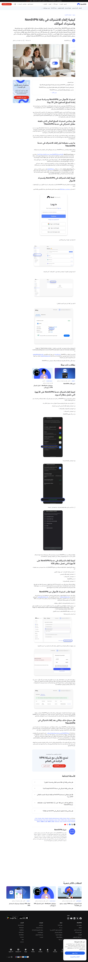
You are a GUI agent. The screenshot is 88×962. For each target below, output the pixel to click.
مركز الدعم (25, 4)
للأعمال (45, 4)
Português (73, 821)
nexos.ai (18, 942)
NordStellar (17, 934)
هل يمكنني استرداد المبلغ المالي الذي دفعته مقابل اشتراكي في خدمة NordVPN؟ (56, 87)
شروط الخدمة (36, 932)
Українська (57, 821)
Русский (68, 821)
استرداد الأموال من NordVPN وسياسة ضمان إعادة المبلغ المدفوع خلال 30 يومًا (57, 85)
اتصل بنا (41, 937)
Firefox (33, 951)
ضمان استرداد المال (78, 930)
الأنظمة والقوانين (61, 8)
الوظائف (76, 927)
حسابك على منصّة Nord (65, 189)
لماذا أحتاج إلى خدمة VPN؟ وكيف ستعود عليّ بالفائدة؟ (70, 905)
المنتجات (20, 4)
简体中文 (39, 821)
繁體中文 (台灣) (44, 821)
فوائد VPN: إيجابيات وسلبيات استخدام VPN (19, 905)
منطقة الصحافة (59, 937)
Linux (62, 951)
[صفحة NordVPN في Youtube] (65, 824)
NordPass (18, 930)
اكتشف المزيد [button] (46, 766)
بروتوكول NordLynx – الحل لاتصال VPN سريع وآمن (43, 386)
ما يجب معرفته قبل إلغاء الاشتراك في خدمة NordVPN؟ (62, 90)
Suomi (43, 818)
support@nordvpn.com (38, 354)
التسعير (65, 4)
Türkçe (61, 821)
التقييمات (80, 934)
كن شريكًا (60, 939)
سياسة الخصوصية (35, 927)
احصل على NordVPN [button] (6, 4)
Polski (44, 820)
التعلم (50, 4)
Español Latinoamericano (54, 818)
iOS (48, 951)
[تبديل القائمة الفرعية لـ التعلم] (48, 4)
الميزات (61, 4)
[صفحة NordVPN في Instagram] (67, 824)
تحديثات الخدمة (68, 14)
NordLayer (18, 927)
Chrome (40, 951)
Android (55, 951)
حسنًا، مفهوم (75, 953)
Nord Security (17, 925)
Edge (25, 951)
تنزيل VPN (56, 4)
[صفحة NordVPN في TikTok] (74, 824)
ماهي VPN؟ (60, 925)
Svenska (65, 821)
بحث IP (60, 927)
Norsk (47, 820)
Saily (19, 939)
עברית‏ (36, 818)
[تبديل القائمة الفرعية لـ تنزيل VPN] (52, 4)
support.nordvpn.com (45, 356)
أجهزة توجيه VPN (78, 932)
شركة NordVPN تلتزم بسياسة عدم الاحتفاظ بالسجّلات (58, 733)
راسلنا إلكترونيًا (58, 354)
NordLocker (17, 932)
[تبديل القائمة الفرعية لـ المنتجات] (17, 4)
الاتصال (80, 8)
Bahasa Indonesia (71, 820)
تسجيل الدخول (30, 4)
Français (39, 818)
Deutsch (64, 818)
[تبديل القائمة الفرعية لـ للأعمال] (43, 4)
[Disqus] (53, 861)
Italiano (65, 820)
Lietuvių (55, 820)
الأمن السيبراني (75, 8)
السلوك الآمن (78, 901)
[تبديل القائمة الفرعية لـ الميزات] (59, 4)
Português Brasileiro (38, 820)
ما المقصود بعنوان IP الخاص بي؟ (56, 930)
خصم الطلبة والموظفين (77, 937)
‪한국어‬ (59, 820)
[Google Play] (11, 917)
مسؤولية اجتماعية (59, 934)
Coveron (18, 937)
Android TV (18, 951)
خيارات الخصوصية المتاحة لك (37, 930)
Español (46, 818)
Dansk (68, 818)
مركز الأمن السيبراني (58, 932)
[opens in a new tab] (81, 918)
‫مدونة (74, 14)
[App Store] (23, 917)
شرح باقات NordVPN (69, 384)
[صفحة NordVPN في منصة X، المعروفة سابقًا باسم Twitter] (72, 824)
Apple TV (11, 951)
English (61, 818)
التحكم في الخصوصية (74, 956)
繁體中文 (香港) (51, 821)
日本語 (62, 820)
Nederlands (51, 820)
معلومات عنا (79, 925)
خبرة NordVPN (54, 8)
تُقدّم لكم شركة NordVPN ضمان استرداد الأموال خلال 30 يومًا (50, 154)
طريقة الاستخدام (68, 8)
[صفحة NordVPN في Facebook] (70, 824)
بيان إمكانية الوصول (39, 934)
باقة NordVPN (51, 169)
